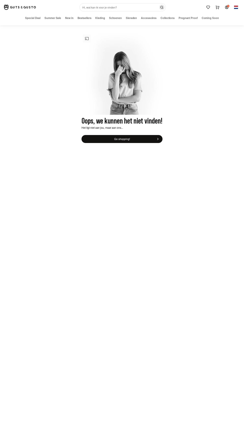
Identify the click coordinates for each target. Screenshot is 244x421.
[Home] (20, 7)
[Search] (161, 7)
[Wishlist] (208, 7)
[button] (227, 7)
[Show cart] (217, 7)
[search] (123, 7)
